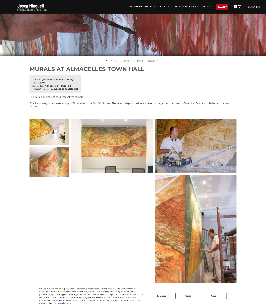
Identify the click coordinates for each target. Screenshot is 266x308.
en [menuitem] (254, 7)
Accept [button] (214, 296)
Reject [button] (188, 296)
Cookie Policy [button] (64, 303)
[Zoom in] (49, 131)
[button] (34, 7)
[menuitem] (141, 7)
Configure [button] (161, 296)
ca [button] (249, 7)
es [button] (258, 7)
